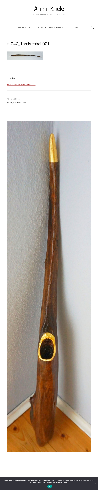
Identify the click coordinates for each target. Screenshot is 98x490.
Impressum (73, 27)
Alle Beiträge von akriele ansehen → (21, 84)
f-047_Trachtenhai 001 (17, 102)
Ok (50, 486)
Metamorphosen (22, 27)
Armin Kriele (49, 8)
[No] (95, 483)
